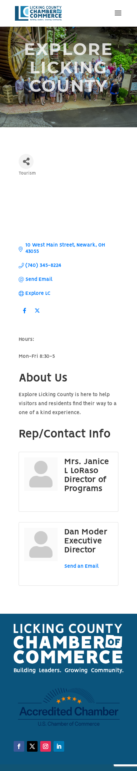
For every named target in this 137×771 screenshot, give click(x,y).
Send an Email (81, 566)
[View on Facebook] (24, 315)
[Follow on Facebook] (19, 746)
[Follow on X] (32, 746)
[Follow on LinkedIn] (45, 746)
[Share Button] (26, 161)
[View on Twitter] (37, 315)
